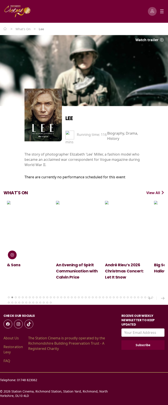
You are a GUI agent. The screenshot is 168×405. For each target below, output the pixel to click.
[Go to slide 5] (23, 297)
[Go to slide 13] (51, 297)
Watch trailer (147, 39)
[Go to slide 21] (79, 297)
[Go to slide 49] (30, 302)
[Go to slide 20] (75, 297)
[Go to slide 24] (89, 297)
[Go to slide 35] (128, 297)
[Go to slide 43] (9, 302)
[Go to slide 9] (37, 297)
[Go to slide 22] (82, 297)
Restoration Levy (13, 349)
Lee (69, 118)
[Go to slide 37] (135, 297)
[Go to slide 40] (145, 297)
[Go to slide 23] (86, 297)
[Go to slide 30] (110, 297)
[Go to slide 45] (16, 302)
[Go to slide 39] (142, 297)
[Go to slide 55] (51, 302)
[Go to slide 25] (93, 297)
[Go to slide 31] (114, 297)
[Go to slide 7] (30, 297)
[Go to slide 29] (107, 297)
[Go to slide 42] (152, 297)
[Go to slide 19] (72, 297)
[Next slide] (162, 298)
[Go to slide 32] (117, 297)
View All (153, 192)
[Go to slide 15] (58, 297)
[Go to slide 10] (40, 297)
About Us (11, 338)
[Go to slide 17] (65, 297)
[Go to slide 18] (68, 297)
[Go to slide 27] (100, 297)
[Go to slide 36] (131, 297)
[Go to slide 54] (47, 302)
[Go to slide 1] (9, 297)
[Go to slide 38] (138, 297)
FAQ (7, 360)
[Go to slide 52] (40, 302)
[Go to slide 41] (149, 297)
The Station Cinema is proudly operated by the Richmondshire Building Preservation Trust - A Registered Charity (66, 343)
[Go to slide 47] (23, 302)
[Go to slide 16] (61, 297)
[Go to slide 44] (12, 302)
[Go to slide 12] (47, 297)
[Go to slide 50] (33, 302)
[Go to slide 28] (103, 297)
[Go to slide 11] (44, 297)
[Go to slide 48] (26, 302)
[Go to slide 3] (16, 297)
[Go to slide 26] (96, 297)
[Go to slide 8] (33, 297)
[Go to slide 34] (124, 297)
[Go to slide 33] (121, 297)
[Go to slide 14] (54, 297)
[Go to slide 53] (44, 302)
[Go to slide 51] (37, 302)
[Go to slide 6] (26, 297)
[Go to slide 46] (19, 302)
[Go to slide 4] (19, 297)
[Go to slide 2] (12, 297)
